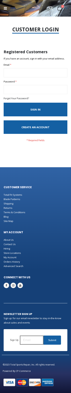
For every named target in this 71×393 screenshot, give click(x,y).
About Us (9, 239)
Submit (52, 340)
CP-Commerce (23, 371)
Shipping (8, 203)
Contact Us (10, 244)
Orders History (12, 261)
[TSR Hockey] (13, 8)
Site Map (8, 221)
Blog (6, 216)
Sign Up (14, 340)
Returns (8, 208)
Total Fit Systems (13, 194)
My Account (10, 257)
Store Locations (12, 253)
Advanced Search (13, 266)
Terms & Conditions (14, 212)
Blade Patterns (12, 199)
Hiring (7, 248)
